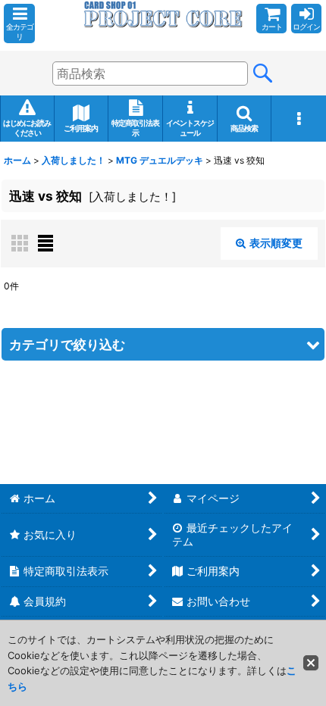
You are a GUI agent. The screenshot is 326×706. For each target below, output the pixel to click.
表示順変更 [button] (275, 242)
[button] (19, 23)
